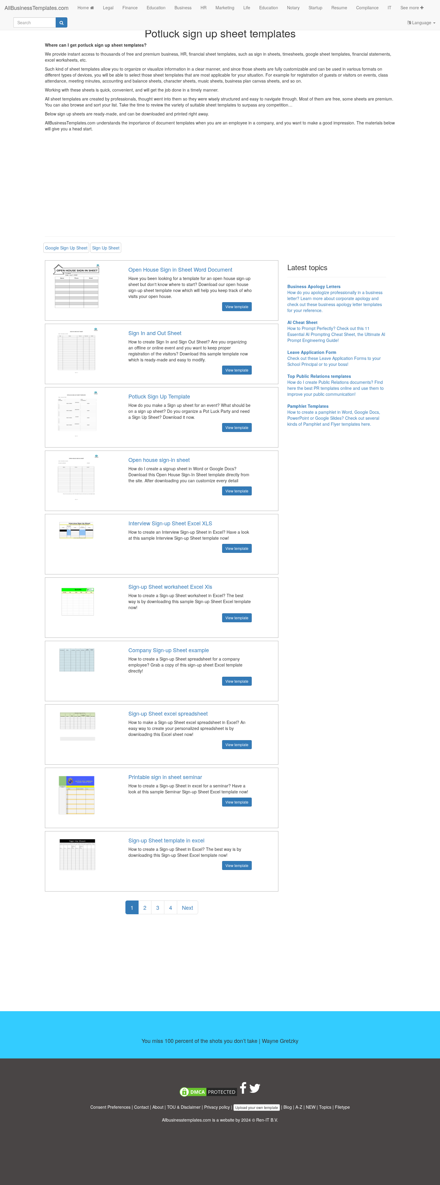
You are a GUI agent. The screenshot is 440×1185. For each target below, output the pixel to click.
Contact (141, 1107)
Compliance (367, 7)
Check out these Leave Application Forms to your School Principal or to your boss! (334, 358)
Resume (339, 7)
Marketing (225, 7)
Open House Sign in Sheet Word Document (180, 269)
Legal (108, 7)
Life (246, 7)
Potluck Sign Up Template (159, 396)
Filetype (342, 1107)
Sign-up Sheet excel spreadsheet (168, 713)
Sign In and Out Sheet (154, 333)
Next (187, 907)
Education (156, 7)
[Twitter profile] (255, 1091)
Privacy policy (217, 1107)
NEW (310, 1107)
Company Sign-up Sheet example (168, 650)
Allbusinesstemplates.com (186, 1120)
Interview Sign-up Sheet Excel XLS (170, 523)
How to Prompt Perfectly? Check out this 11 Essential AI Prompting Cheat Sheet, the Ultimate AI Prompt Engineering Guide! (336, 331)
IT (390, 7)
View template (236, 306)
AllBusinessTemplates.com (36, 7)
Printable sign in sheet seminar (165, 777)
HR (204, 7)
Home (84, 7)
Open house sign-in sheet (159, 459)
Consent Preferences (110, 1107)
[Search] (61, 22)
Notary (293, 7)
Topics (325, 1107)
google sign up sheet (66, 248)
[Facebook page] (243, 1091)
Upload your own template (256, 1107)
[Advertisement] (220, 188)
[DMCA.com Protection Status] (208, 1091)
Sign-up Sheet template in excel (166, 840)
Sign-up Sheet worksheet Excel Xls (170, 586)
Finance (130, 7)
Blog (287, 1107)
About (157, 1107)
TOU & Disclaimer (184, 1107)
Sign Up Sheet (105, 248)
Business (183, 7)
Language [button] (422, 22)
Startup (315, 7)
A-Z (298, 1107)
